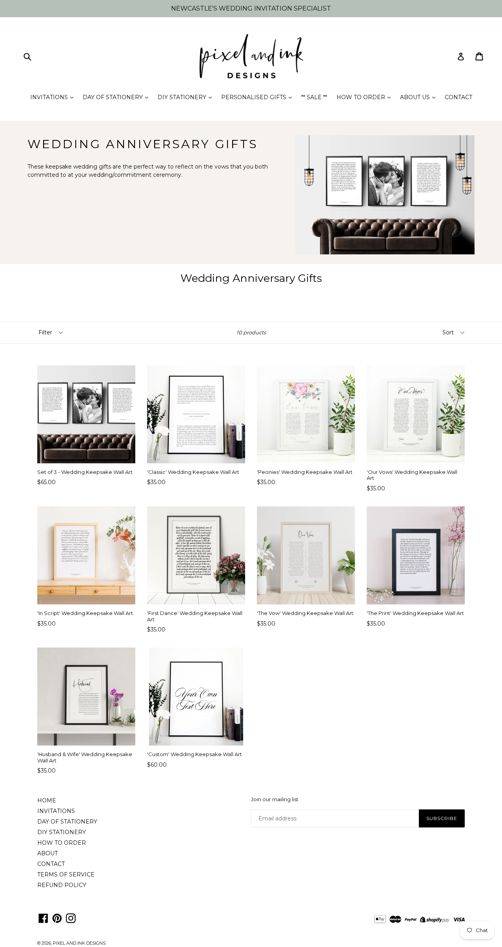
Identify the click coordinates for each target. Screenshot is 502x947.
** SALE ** (314, 97)
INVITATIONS (49, 97)
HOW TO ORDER (361, 97)
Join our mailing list (274, 799)
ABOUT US (415, 97)
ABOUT (47, 853)
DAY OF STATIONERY (113, 97)
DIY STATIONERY (183, 97)
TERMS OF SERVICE (66, 874)
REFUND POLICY (61, 885)
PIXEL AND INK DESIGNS (79, 943)
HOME (46, 800)
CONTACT (458, 97)
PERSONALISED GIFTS (254, 97)
